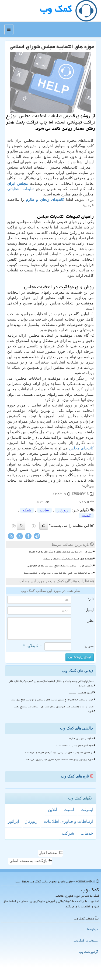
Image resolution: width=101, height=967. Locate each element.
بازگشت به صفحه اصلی (28, 861)
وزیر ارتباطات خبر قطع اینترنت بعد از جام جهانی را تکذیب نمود (58, 573)
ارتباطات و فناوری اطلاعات (68, 821)
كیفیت (86, 516)
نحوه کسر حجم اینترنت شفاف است (74, 745)
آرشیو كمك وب (88, 952)
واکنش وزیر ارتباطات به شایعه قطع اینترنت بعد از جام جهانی (60, 565)
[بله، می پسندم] (43, 526)
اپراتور (13, 821)
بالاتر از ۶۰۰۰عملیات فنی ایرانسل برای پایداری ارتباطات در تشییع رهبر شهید (53, 709)
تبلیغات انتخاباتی (20, 189)
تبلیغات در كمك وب (86, 940)
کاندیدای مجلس (81, 448)
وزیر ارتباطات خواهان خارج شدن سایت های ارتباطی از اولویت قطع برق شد (52, 699)
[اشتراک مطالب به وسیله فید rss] (11, 536)
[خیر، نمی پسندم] (21, 526)
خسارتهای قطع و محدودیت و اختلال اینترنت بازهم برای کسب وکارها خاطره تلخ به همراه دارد (51, 683)
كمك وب (56, 8)
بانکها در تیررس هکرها (81, 738)
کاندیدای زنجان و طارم (45, 200)
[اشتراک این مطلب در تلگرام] (37, 536)
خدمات (87, 833)
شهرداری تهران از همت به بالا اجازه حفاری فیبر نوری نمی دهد (59, 759)
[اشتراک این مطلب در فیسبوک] (28, 536)
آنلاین (52, 809)
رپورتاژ (63, 510)
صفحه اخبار (49, 853)
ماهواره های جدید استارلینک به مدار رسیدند (68, 558)
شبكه (27, 510)
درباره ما (92, 929)
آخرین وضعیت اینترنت (81, 692)
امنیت (69, 809)
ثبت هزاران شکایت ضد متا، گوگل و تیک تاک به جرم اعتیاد (61, 551)
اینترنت (87, 809)
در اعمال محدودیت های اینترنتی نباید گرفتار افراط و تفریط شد (59, 752)
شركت (68, 833)
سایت (44, 510)
